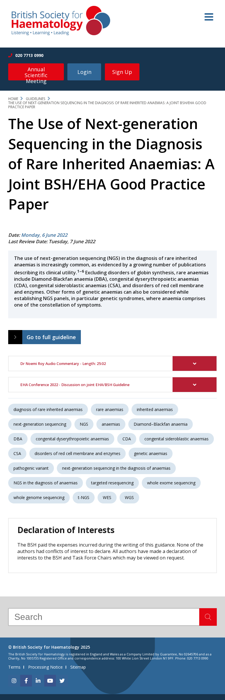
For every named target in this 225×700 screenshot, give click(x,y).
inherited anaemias (155, 409)
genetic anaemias (150, 453)
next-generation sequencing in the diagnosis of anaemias (116, 468)
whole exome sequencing (171, 483)
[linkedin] (38, 681)
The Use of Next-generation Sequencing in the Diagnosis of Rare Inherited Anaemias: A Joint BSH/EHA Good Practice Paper (107, 104)
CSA (17, 453)
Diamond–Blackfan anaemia (161, 424)
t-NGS (83, 497)
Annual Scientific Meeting (36, 73)
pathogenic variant (31, 468)
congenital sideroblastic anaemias (176, 439)
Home (13, 98)
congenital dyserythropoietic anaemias (72, 439)
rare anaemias (109, 409)
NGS (84, 424)
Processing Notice (45, 667)
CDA (126, 439)
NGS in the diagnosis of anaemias (45, 483)
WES (107, 497)
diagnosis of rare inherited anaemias (48, 409)
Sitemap (78, 667)
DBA (17, 439)
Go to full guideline (51, 337)
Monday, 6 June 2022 (44, 235)
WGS (129, 497)
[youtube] (50, 681)
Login (84, 71)
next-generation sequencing (39, 424)
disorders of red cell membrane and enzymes (77, 453)
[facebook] (26, 681)
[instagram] (14, 681)
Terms (14, 667)
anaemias (111, 424)
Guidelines (35, 98)
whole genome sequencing (38, 497)
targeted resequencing (112, 483)
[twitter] (62, 681)
